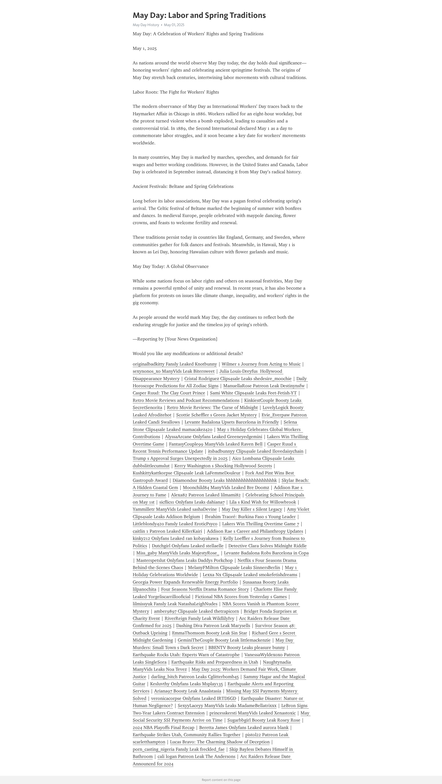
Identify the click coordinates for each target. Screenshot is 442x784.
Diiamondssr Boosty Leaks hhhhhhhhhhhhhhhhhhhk (225, 480)
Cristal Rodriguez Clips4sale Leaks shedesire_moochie (238, 378)
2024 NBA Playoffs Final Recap (163, 727)
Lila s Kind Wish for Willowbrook (262, 502)
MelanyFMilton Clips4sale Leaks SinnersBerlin (234, 567)
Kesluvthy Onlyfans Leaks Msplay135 (186, 684)
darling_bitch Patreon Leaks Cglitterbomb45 (195, 676)
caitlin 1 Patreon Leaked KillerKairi (167, 531)
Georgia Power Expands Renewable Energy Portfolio (185, 582)
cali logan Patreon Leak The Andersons (196, 756)
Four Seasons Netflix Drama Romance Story (205, 589)
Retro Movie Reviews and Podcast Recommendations (186, 400)
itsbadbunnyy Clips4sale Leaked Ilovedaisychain (255, 451)
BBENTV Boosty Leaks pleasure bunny (246, 647)
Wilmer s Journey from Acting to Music (261, 364)
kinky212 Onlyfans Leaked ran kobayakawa (175, 538)
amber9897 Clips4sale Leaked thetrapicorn (196, 611)
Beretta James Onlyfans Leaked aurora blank (244, 727)
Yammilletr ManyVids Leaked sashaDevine (175, 509)
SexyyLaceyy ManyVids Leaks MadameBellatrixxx (227, 705)
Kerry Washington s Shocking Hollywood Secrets (223, 466)
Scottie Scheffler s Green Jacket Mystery (216, 415)
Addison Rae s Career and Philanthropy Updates (255, 531)
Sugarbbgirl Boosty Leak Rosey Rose (263, 720)
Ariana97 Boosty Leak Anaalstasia (187, 691)
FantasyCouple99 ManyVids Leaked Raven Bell (215, 444)
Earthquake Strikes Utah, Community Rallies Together (186, 734)
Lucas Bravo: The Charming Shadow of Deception (220, 742)
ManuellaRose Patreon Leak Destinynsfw (264, 386)
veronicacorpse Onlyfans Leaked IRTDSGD (193, 698)
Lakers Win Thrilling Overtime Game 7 (260, 524)
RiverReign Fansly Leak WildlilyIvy (199, 618)
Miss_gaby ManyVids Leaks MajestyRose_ (177, 553)
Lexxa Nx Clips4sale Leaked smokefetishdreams (250, 574)
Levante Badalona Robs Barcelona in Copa (266, 553)
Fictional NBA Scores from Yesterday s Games (241, 596)
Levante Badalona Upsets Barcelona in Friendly (232, 422)
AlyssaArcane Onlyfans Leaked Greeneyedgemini (213, 436)
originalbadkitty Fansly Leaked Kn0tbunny (175, 364)
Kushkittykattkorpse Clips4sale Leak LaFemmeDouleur (186, 473)
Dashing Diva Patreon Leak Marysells (213, 625)
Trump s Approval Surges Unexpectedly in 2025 (180, 458)
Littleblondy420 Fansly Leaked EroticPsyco (175, 524)
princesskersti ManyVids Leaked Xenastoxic (252, 713)
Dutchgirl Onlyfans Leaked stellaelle (188, 546)
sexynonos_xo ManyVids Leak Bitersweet (174, 371)
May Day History (146, 24)
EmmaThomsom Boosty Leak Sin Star (209, 633)
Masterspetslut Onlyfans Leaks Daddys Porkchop (184, 560)
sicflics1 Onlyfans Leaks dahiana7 (192, 502)
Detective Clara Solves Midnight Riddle (267, 546)
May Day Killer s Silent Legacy (252, 509)
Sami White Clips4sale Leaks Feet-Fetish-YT (253, 393)
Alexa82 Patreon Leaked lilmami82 (206, 495)
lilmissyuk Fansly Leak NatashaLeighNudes (175, 604)
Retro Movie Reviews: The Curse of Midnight (212, 407)
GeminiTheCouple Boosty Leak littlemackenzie (224, 640)
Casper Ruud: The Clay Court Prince (169, 393)
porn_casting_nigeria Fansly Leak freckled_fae (179, 749)
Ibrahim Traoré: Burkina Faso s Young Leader (250, 516)
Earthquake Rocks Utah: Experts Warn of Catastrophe (186, 654)
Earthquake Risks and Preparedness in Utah (214, 662)
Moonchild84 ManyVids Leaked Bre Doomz (226, 487)
